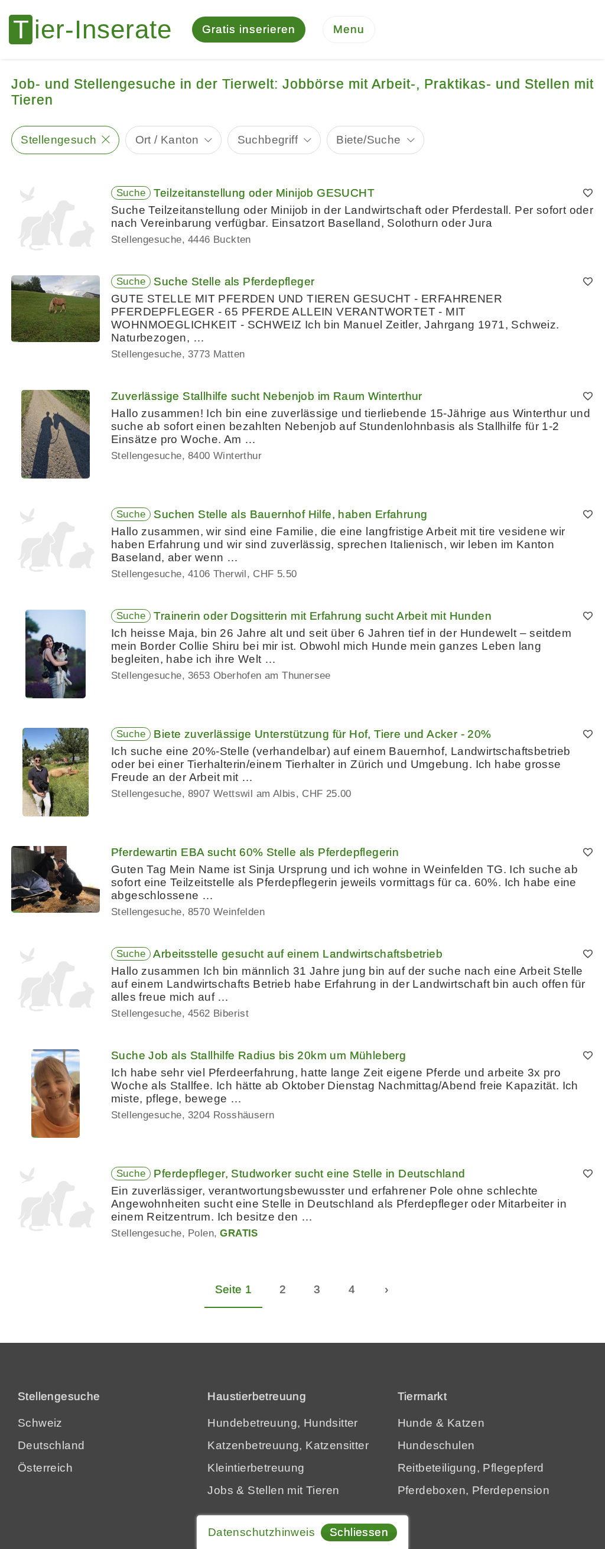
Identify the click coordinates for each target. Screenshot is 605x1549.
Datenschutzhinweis (261, 1532)
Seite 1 (233, 1289)
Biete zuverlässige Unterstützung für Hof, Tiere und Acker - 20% (322, 734)
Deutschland (51, 1445)
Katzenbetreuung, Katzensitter (288, 1445)
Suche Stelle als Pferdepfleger (234, 281)
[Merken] (588, 193)
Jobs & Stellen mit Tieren (273, 1490)
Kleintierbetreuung (255, 1468)
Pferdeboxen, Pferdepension (473, 1490)
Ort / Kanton (167, 140)
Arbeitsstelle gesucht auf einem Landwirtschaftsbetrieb (298, 954)
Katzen (465, 1423)
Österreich (45, 1468)
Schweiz (40, 1423)
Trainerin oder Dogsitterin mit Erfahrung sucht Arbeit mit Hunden (323, 616)
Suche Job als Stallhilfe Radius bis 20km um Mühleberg (258, 1055)
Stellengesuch (58, 140)
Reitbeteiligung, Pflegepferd (471, 1468)
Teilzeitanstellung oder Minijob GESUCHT (264, 193)
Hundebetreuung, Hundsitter (282, 1423)
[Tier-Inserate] (97, 29)
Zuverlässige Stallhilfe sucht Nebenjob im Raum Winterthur (266, 396)
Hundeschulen (436, 1445)
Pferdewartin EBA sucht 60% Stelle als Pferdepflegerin (255, 852)
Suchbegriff (268, 140)
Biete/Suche (368, 140)
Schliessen (359, 1532)
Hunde (415, 1423)
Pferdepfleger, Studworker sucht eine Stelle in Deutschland (309, 1173)
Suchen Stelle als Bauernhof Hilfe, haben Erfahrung (290, 514)
